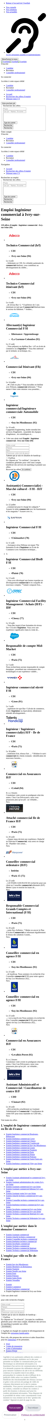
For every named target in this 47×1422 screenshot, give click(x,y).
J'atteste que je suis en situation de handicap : (23, 455)
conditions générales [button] (14, 462)
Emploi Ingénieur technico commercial (21, 1241)
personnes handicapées (20, 1333)
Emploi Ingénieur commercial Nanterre (21, 1150)
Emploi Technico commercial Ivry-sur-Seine (23, 1211)
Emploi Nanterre (12, 1269)
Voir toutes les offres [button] (9, 1120)
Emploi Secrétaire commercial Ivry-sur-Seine (23, 1209)
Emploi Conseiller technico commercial (21, 1239)
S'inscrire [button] (4, 64)
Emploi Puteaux (12, 1276)
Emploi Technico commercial (17, 1246)
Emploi (9, 1284)
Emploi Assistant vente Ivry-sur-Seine (21, 1193)
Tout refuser (33, 1408)
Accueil (9, 94)
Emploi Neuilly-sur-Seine (16, 1271)
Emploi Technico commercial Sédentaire (22, 1250)
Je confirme (26, 470)
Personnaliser (10, 1415)
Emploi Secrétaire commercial (18, 1244)
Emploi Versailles (13, 1280)
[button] (9, 68)
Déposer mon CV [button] (13, 99)
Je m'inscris (6, 1326)
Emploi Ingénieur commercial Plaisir (20, 1154)
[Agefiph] (14, 62)
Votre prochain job (8, 103)
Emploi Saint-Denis (14, 1278)
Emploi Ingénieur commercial (17, 1289)
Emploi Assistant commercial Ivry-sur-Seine (23, 1187)
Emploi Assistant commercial (17, 1235)
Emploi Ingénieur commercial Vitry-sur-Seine (24, 1163)
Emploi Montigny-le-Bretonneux (19, 1267)
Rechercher (8, 128)
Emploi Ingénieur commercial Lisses (20, 1148)
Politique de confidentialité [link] (33, 1415)
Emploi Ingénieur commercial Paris (20, 1152)
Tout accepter (15, 1408)
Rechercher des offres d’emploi (18, 96)
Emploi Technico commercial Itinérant (21, 1248)
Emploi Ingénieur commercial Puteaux (21, 1157)
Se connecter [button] (6, 77)
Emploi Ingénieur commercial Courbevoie (22, 1143)
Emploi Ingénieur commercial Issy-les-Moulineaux (26, 1145)
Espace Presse (11, 1351)
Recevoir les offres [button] (13, 469)
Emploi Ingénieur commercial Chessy (21, 1141)
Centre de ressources (14, 1346)
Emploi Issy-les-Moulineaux (17, 1264)
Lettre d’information (14, 1348)
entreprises (12, 1340)
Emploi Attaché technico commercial (20, 1237)
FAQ (8, 1344)
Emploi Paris (11, 1273)
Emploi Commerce (13, 1287)
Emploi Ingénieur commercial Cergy (20, 1139)
